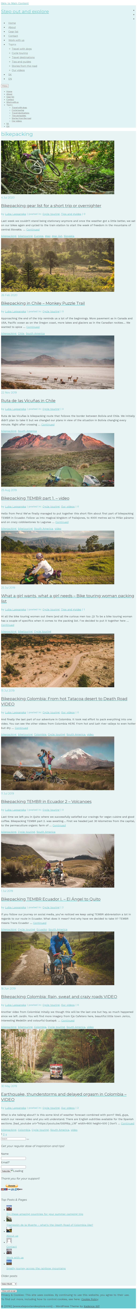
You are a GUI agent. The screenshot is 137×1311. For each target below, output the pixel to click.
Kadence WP (92, 1306)
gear (47, 236)
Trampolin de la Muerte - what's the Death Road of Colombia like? (49, 1224)
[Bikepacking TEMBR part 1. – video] (57, 485)
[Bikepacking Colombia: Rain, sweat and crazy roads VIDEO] (57, 984)
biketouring (25, 236)
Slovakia (69, 236)
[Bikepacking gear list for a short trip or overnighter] (57, 193)
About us (12, 1235)
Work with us (15, 1257)
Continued (32, 229)
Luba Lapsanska (15, 214)
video (58, 528)
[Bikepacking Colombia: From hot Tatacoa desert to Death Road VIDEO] (57, 686)
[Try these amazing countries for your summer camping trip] (9, 1209)
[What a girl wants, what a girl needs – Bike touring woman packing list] (57, 583)
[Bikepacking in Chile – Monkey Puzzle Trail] (57, 290)
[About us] (9, 1231)
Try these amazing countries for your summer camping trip (44, 1214)
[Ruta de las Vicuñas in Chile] (57, 388)
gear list (57, 236)
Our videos (68, 506)
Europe (38, 236)
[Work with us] (9, 1253)
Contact (11, 1246)
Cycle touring (51, 214)
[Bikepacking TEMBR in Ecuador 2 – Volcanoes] (57, 789)
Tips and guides (71, 214)
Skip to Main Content (15, 3)
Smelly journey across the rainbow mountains (36, 1268)
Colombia (40, 734)
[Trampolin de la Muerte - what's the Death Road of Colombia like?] (9, 1220)
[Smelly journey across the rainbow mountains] (9, 1264)
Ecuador (42, 929)
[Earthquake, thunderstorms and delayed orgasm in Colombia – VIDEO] (57, 1081)
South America (35, 333)
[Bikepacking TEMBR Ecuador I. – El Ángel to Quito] (57, 886)
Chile (21, 333)
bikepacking (8, 236)
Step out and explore (25, 11)
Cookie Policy (89, 1299)
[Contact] (9, 1242)
